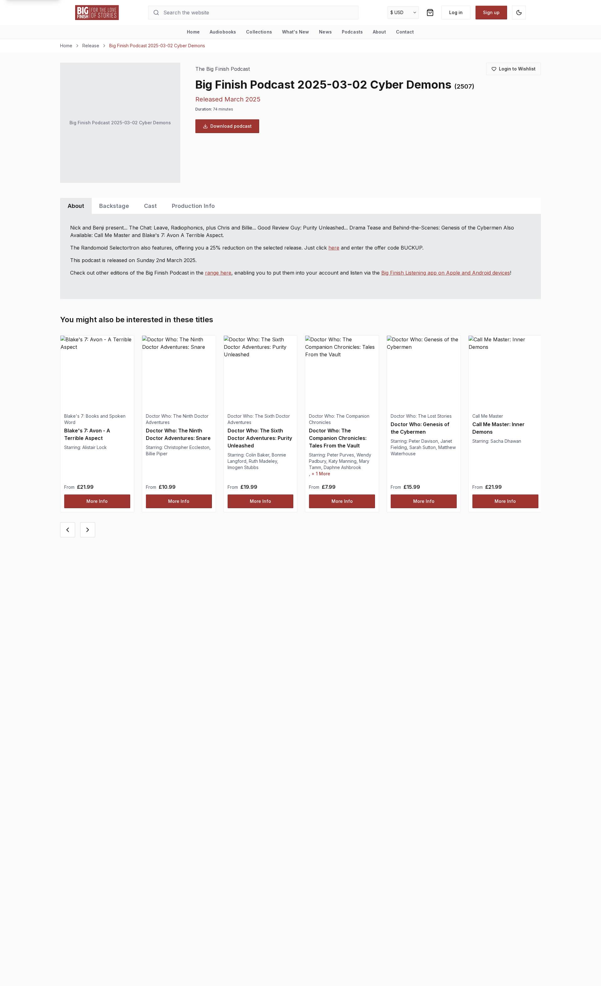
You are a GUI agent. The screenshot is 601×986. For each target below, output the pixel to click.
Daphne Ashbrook (342, 467)
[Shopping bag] (430, 12)
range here (218, 273)
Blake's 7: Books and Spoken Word (95, 419)
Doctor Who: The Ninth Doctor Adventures (177, 419)
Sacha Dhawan (506, 441)
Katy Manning (343, 461)
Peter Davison (423, 441)
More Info (97, 501)
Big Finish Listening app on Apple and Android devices (445, 273)
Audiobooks (223, 31)
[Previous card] (67, 529)
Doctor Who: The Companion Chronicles (339, 419)
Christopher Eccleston (186, 447)
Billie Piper (156, 453)
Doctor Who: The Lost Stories (421, 416)
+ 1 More (320, 473)
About (379, 31)
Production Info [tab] (193, 206)
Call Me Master (487, 416)
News (325, 31)
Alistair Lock (94, 447)
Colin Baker (257, 454)
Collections (259, 31)
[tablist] (300, 206)
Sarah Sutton (422, 447)
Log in (456, 12)
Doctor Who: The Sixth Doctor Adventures (259, 419)
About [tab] (76, 206)
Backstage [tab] (114, 206)
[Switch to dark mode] (519, 12)
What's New (295, 31)
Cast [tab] (150, 206)
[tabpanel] (300, 256)
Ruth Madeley (263, 461)
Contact (405, 31)
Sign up (491, 12)
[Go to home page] (97, 12)
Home (193, 31)
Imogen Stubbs (243, 467)
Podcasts (352, 31)
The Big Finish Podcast (222, 69)
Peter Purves (340, 454)
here (333, 248)
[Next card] (87, 529)
